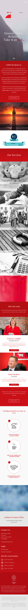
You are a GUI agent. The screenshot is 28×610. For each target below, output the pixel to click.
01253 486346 (14, 522)
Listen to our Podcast (8, 568)
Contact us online (5, 90)
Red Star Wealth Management (14, 15)
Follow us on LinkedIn (8, 565)
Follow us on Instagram (9, 562)
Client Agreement (4, 549)
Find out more (14, 97)
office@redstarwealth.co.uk (7, 541)
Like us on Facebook (8, 559)
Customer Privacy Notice (6, 551)
